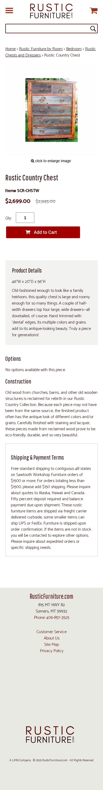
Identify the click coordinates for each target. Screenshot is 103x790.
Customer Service (51, 631)
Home (10, 49)
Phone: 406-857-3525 (51, 617)
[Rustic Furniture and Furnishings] (51, 11)
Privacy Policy (51, 651)
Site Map (51, 644)
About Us (51, 638)
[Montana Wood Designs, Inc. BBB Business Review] (51, 713)
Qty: (8, 218)
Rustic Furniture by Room (41, 49)
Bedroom (74, 49)
